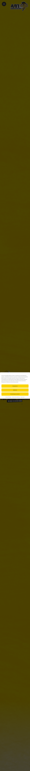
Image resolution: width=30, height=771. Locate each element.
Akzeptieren (15, 386)
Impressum (22, 397)
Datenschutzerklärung (16, 397)
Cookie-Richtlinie (8, 397)
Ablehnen (15, 390)
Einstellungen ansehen (15, 394)
